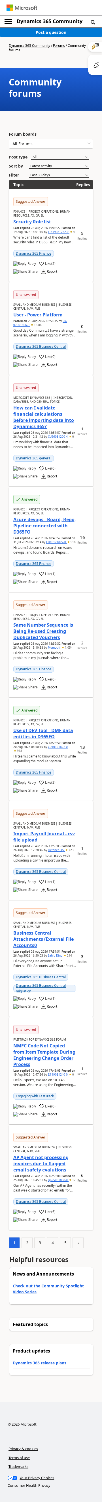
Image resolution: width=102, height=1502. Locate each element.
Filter (14, 175)
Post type (18, 157)
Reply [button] (31, 263)
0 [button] (72, 437)
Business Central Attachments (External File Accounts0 (43, 939)
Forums (59, 45)
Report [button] (52, 271)
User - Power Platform (38, 315)
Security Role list (32, 222)
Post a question (51, 32)
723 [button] (71, 850)
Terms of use (19, 1457)
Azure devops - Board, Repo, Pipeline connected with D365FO (44, 525)
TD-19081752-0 (58, 232)
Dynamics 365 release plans (39, 1363)
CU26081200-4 (58, 437)
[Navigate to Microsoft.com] (22, 8)
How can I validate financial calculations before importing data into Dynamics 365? (43, 417)
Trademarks (18, 1466)
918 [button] (73, 542)
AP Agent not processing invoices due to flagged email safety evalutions (41, 1163)
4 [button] (73, 232)
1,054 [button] (68, 647)
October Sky (56, 850)
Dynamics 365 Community (49, 21)
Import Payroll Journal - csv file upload (44, 837)
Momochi (54, 647)
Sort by (16, 166)
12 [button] (73, 1180)
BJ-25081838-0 (58, 1180)
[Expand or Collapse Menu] (8, 21)
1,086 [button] (37, 325)
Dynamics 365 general (33, 458)
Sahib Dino (55, 955)
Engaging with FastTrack (35, 1096)
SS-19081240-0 (58, 1074)
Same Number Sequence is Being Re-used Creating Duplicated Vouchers (43, 631)
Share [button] (33, 271)
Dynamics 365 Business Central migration (41, 988)
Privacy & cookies (23, 1448)
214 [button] (69, 955)
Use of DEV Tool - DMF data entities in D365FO (43, 733)
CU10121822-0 (56, 542)
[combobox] (51, 144)
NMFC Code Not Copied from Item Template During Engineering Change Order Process (44, 1055)
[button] (93, 22)
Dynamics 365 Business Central (41, 346)
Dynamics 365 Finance (33, 253)
